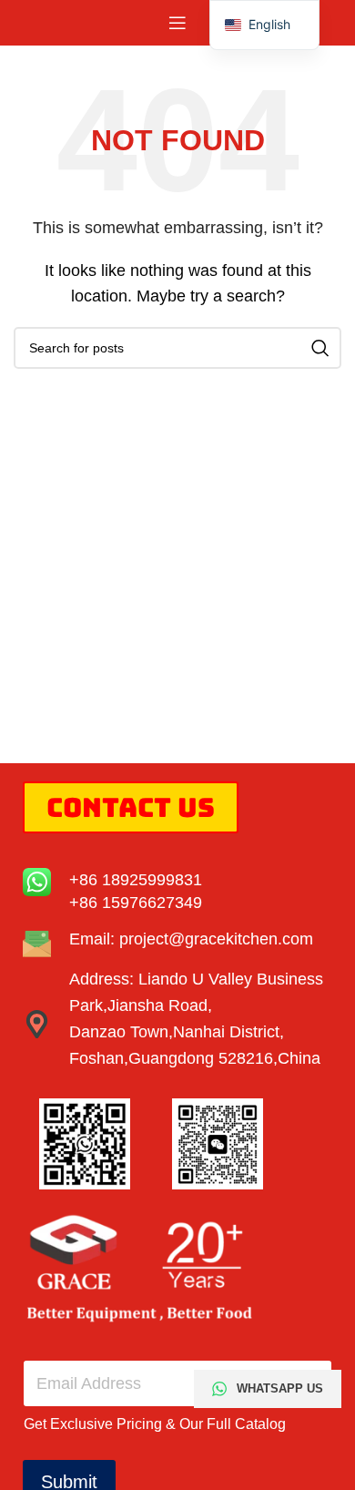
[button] (264, 25)
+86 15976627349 (135, 902)
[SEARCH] (320, 348)
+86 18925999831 (135, 880)
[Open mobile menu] (177, 23)
